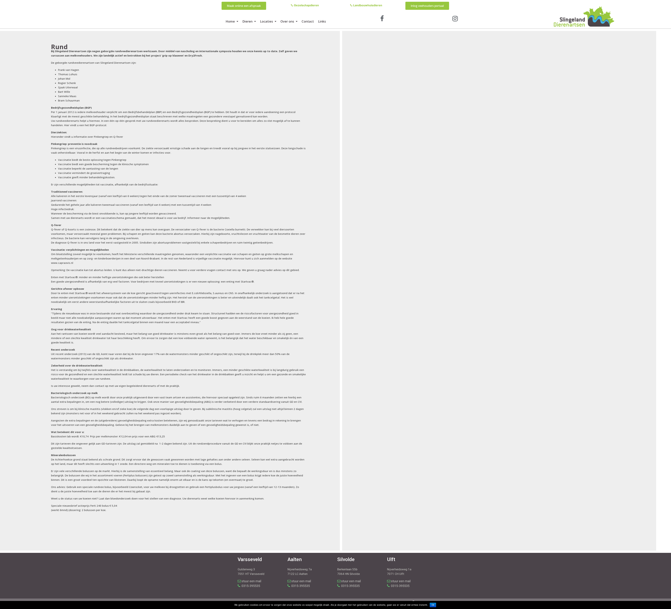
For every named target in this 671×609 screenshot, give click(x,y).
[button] (244, 6)
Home (230, 21)
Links (322, 21)
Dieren (247, 21)
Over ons (287, 21)
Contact (308, 21)
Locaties (266, 21)
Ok (433, 605)
